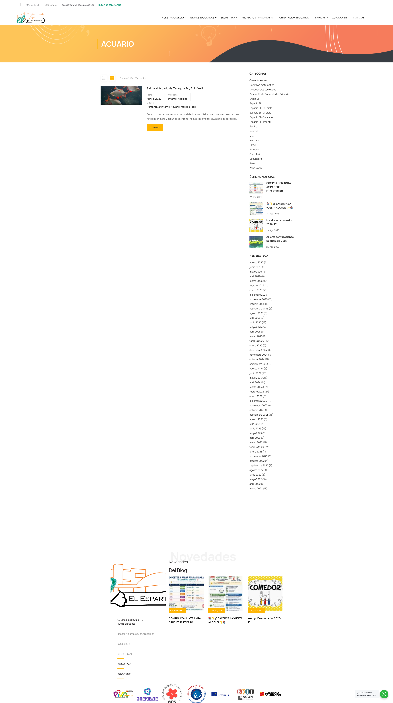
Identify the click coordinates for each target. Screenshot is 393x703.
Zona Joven (339, 17)
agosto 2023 (256, 419)
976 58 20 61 (32, 4)
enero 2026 (255, 290)
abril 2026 (255, 276)
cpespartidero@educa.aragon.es (78, 4)
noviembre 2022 (258, 456)
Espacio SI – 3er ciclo (261, 117)
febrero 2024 (256, 391)
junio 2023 (255, 428)
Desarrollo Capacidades (262, 89)
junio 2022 (255, 474)
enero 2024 (255, 396)
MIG (251, 135)
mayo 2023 (255, 433)
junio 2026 (255, 267)
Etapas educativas (202, 17)
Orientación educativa (294, 17)
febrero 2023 (256, 447)
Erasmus (254, 98)
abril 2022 (255, 484)
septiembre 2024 (258, 364)
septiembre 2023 (258, 414)
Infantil (172, 98)
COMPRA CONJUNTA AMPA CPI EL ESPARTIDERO (278, 187)
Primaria (254, 149)
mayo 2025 (255, 327)
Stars (252, 163)
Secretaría (228, 17)
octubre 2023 (257, 410)
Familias (320, 17)
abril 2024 (255, 382)
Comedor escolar (258, 80)
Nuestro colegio (173, 17)
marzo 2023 (256, 442)
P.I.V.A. (253, 145)
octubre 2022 (257, 460)
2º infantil (164, 106)
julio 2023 (254, 424)
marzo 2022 (256, 488)
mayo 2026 (255, 271)
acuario (175, 106)
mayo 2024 (255, 377)
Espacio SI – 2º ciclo (260, 112)
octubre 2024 (257, 359)
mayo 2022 (255, 479)
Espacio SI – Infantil (260, 121)
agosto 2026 (256, 262)
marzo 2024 (256, 387)
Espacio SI (255, 103)
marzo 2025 (256, 336)
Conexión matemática (261, 85)
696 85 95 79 (124, 654)
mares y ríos (188, 106)
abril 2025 (255, 331)
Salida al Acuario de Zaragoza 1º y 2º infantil (175, 88)
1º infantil (152, 106)
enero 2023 (255, 451)
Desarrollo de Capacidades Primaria (269, 94)
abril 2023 (255, 437)
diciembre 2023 (258, 400)
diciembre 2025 (258, 294)
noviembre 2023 (258, 405)
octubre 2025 (257, 304)
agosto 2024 (256, 368)
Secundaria (256, 158)
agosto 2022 (256, 470)
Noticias (358, 17)
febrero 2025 (256, 341)
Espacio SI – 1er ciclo (260, 108)
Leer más (155, 126)
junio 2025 (255, 322)
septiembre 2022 (258, 465)
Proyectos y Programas (257, 17)
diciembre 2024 (258, 350)
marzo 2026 (256, 281)
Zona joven (255, 168)
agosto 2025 (256, 313)
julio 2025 (254, 317)
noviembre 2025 (258, 299)
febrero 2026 (256, 285)
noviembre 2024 (258, 354)
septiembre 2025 (258, 308)
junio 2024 (255, 373)
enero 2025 (255, 345)
